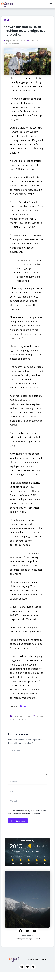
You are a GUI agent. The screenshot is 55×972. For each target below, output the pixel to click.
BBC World (24, 706)
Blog (44, 959)
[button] (51, 4)
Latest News (32, 959)
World (7, 20)
